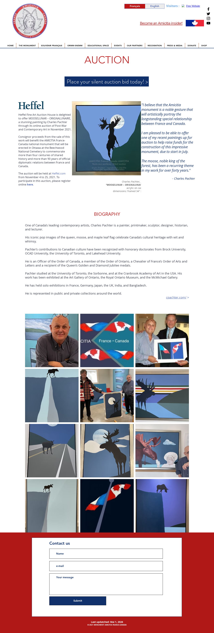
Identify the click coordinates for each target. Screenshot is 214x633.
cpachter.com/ (176, 297)
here (30, 184)
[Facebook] (208, 9)
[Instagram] (208, 18)
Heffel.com (59, 173)
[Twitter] (208, 14)
